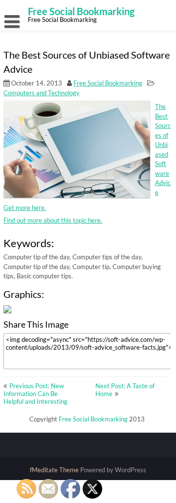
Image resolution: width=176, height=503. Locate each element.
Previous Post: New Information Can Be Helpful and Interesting (35, 393)
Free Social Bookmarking (107, 83)
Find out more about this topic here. (52, 220)
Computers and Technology (41, 93)
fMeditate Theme (55, 470)
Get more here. (24, 207)
